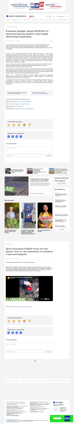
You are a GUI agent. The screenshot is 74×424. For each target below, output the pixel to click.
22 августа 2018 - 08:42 (10, 258)
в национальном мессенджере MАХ (40, 93)
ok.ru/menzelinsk (18, 106)
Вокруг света (10, 244)
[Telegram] (17, 136)
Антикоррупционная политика (12, 419)
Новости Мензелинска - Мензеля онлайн (19, 104)
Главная (8, 19)
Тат (53, 16)
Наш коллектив (43, 380)
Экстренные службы (32, 380)
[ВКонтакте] (9, 136)
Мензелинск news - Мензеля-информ (21, 101)
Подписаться (57, 418)
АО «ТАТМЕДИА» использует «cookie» (13, 420)
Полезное (22, 380)
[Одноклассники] (13, 136)
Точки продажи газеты (37, 19)
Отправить (48, 155)
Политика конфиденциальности (12, 421)
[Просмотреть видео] (12, 215)
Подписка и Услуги (17, 19)
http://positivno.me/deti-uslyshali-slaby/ (21, 306)
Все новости (61, 229)
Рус (48, 16)
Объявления (27, 19)
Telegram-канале (12, 93)
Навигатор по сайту (50, 19)
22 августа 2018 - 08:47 (10, 40)
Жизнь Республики (12, 26)
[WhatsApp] (21, 136)
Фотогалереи (15, 380)
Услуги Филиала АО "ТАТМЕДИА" (57, 380)
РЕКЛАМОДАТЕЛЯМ (62, 19)
